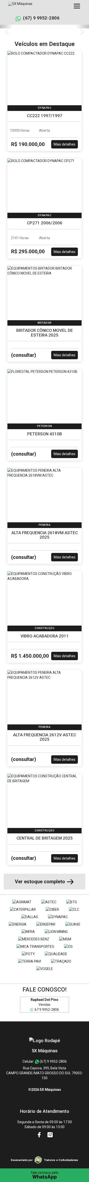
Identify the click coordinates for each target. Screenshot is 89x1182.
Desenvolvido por (22, 1160)
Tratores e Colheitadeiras (61, 1160)
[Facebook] (39, 1135)
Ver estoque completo (40, 882)
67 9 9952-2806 (46, 1010)
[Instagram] (50, 1135)
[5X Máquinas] (44, 1040)
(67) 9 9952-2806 (41, 18)
